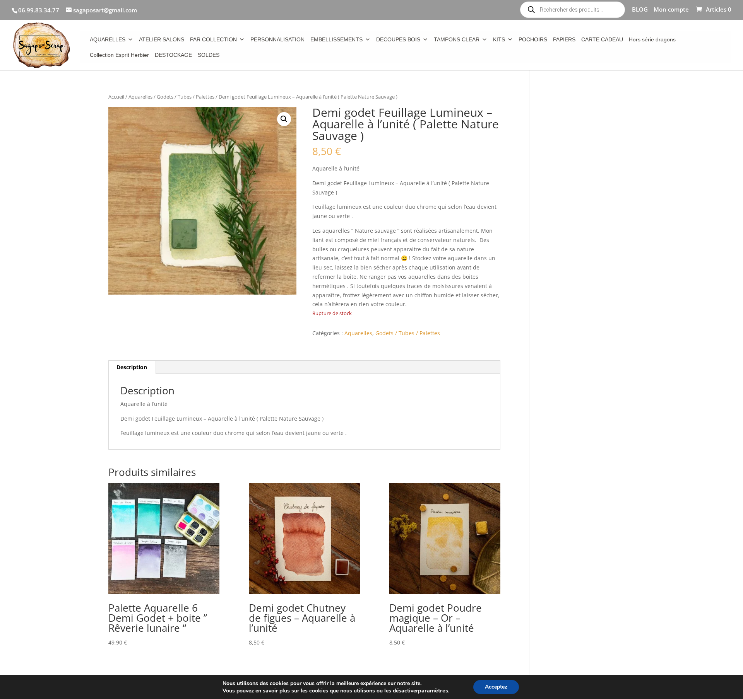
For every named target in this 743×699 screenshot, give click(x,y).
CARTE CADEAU (602, 39)
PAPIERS (564, 39)
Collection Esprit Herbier (119, 55)
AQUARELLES (107, 39)
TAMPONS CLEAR (456, 39)
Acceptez (496, 686)
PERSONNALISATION (277, 39)
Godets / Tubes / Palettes (185, 96)
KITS (499, 39)
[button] (284, 119)
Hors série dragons (652, 39)
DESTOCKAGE (173, 55)
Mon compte (671, 10)
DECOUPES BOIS (398, 39)
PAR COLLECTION (213, 39)
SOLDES (208, 55)
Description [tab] (131, 367)
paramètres (433, 690)
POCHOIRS (533, 39)
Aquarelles (140, 96)
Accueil (116, 96)
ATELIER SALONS (161, 39)
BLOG (640, 10)
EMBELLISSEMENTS (336, 39)
